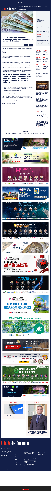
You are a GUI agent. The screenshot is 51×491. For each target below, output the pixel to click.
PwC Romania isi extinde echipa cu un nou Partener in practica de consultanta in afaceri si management (37, 432)
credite (11, 103)
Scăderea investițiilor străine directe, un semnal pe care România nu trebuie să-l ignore (45, 74)
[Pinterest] (30, 45)
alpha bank (7, 103)
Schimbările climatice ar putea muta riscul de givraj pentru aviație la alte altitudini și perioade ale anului (39, 74)
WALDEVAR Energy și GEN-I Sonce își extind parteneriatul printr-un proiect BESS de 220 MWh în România (38, 60)
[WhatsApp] (32, 45)
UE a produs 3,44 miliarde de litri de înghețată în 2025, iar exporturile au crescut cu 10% (45, 60)
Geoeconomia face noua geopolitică (41, 36)
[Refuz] (49, 488)
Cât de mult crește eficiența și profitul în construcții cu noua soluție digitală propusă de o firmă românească (42, 42)
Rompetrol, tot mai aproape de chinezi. (42, 32)
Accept (24, 489)
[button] (45, 3)
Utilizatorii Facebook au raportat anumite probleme (13, 416)
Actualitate (39, 23)
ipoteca (14, 103)
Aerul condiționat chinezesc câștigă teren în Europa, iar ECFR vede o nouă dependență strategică (45, 67)
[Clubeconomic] (3, 44)
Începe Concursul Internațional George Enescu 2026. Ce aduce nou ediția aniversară (38, 53)
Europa (44, 57)
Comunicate (38, 50)
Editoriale (39, 34)
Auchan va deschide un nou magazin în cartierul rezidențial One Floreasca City (42, 26)
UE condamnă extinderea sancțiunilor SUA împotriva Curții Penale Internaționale (38, 67)
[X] (27, 45)
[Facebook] (49, 3)
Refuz (28, 489)
